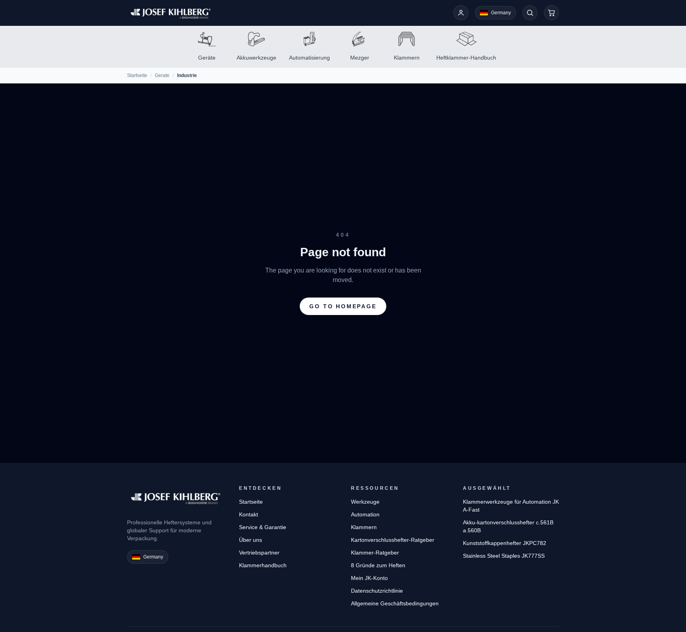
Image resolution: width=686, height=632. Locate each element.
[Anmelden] (460, 12)
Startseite (137, 75)
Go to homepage (342, 306)
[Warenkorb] (551, 12)
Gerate (162, 75)
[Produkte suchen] (530, 12)
